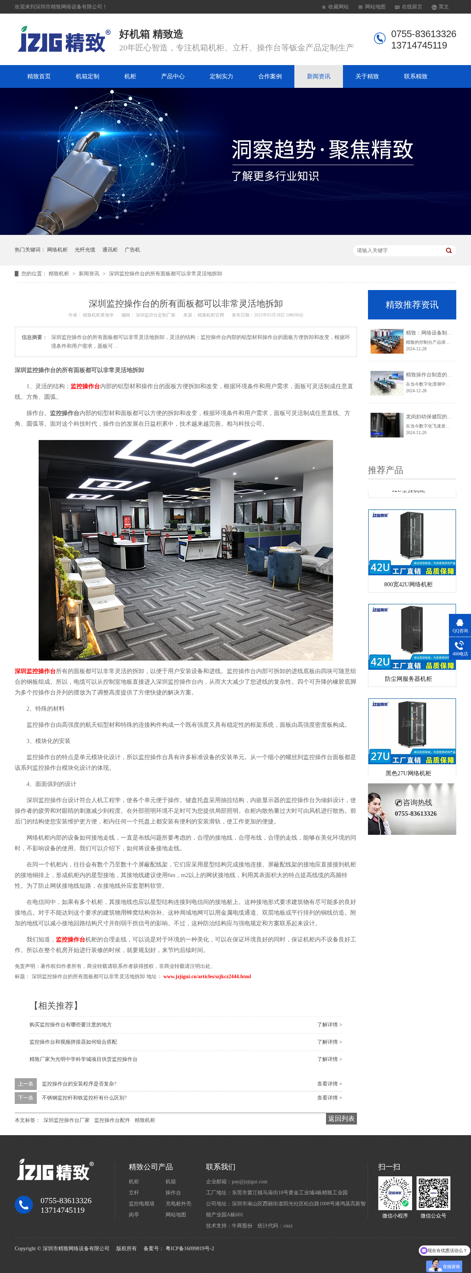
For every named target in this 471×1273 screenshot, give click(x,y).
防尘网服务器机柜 (408, 667)
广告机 (132, 250)
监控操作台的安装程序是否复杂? (79, 1084)
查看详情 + (329, 1084)
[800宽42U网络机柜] (412, 531)
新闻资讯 (318, 76)
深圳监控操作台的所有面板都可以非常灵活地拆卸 (165, 273)
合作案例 (270, 76)
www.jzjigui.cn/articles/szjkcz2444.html (207, 976)
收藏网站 (338, 7)
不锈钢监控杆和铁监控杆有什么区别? (84, 1098)
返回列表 (341, 1118)
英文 (444, 7)
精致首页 (39, 76)
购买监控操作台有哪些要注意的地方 (70, 1024)
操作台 (173, 1192)
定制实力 (221, 76)
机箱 (171, 1181)
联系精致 (416, 76)
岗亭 (134, 1214)
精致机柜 (60, 273)
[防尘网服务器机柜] (412, 625)
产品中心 (173, 76)
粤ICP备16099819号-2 (190, 1248)
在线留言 (412, 7)
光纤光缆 (85, 250)
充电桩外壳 (178, 1203)
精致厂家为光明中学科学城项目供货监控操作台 (83, 1059)
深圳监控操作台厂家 (66, 1120)
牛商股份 (242, 1226)
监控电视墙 (142, 1203)
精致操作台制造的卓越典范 (437, 375)
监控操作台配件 (112, 1120)
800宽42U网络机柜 (408, 572)
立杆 (134, 1192)
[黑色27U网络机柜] (412, 719)
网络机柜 (57, 250)
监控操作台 (85, 386)
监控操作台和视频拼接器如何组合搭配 (73, 1042)
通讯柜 (110, 250)
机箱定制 (87, 76)
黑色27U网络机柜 (408, 761)
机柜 (130, 76)
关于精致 (367, 76)
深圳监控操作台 (35, 671)
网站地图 (375, 7)
